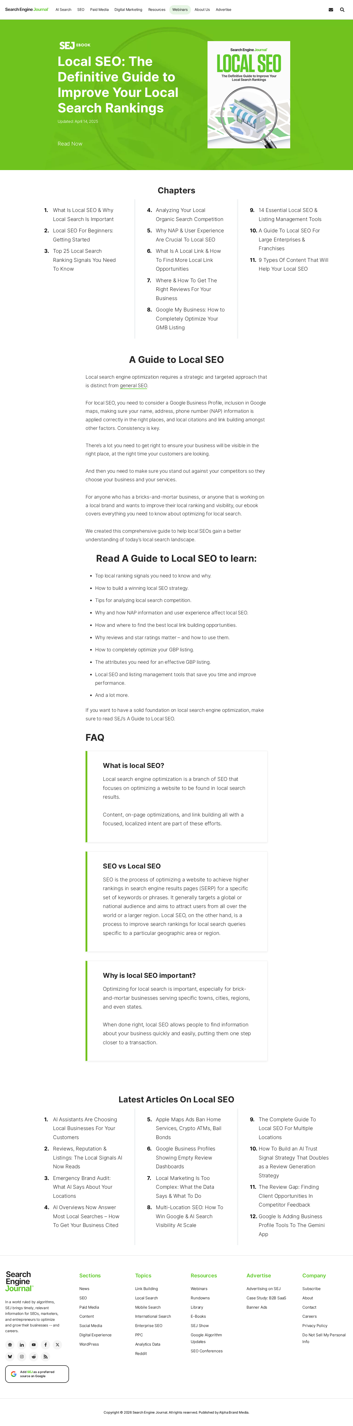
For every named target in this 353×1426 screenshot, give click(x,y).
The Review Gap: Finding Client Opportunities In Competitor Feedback (289, 1196)
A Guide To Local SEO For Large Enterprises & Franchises (289, 239)
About (307, 1297)
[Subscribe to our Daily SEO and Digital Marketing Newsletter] (330, 10)
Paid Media (99, 9)
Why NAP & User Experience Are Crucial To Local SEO (190, 235)
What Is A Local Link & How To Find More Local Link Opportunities (188, 260)
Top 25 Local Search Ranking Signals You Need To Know (84, 260)
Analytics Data (147, 1344)
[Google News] (9, 1344)
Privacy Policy (314, 1325)
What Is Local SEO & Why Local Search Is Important (83, 214)
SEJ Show (200, 1325)
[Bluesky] (9, 1356)
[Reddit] (33, 1356)
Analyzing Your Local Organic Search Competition (190, 214)
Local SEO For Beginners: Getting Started (83, 235)
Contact (309, 1307)
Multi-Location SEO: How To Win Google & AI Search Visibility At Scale (189, 1216)
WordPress (89, 1344)
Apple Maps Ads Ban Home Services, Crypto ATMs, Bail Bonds (188, 1128)
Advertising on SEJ (263, 1288)
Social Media (90, 1325)
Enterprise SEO (148, 1325)
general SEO (133, 385)
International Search (153, 1316)
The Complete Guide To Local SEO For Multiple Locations (287, 1128)
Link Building (146, 1288)
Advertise (223, 9)
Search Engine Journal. (150, 1412)
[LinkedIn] (21, 1344)
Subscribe (311, 1288)
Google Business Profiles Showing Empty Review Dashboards (185, 1158)
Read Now (70, 144)
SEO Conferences (206, 1350)
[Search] (342, 10)
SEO (80, 9)
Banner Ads (257, 1307)
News (84, 1288)
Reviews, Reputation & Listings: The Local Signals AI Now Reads (87, 1158)
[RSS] (45, 1356)
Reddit (141, 1353)
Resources (156, 9)
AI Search (63, 9)
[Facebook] (45, 1344)
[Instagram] (21, 1356)
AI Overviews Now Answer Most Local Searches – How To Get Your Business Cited (86, 1216)
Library (197, 1307)
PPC (139, 1334)
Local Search (146, 1297)
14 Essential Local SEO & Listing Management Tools (290, 214)
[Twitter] (57, 1344)
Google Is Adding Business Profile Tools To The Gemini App (292, 1225)
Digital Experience (95, 1334)
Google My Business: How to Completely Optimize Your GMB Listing (190, 319)
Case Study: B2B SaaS (266, 1297)
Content (86, 1316)
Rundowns (200, 1297)
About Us (202, 9)
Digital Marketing (128, 9)
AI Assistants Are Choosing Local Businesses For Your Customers (85, 1128)
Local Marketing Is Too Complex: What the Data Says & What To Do (185, 1187)
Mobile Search (148, 1307)
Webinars (179, 9)
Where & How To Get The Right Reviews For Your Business (186, 289)
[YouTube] (33, 1344)
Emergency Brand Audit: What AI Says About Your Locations (82, 1187)
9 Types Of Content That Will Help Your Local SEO (293, 264)
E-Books (198, 1316)
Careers (309, 1316)
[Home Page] (27, 9)
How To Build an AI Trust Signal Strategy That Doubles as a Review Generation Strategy (293, 1162)
